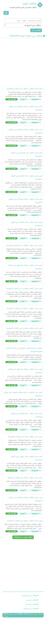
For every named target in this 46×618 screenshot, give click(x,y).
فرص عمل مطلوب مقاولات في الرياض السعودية (24, 245)
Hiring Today (37, 613)
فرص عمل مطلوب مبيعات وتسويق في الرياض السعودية (25, 267)
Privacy (5, 616)
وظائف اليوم (29, 3)
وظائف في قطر (31, 604)
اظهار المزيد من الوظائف (23, 537)
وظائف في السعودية (29, 595)
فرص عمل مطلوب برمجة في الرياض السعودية (25, 436)
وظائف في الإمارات (30, 608)
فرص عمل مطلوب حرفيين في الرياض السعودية (24, 520)
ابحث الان (35, 30)
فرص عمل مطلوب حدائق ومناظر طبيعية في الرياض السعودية (23, 394)
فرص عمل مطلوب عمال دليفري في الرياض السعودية (26, 458)
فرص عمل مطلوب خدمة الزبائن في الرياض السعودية (26, 177)
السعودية (35, 99)
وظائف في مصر (31, 599)
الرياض (23, 99)
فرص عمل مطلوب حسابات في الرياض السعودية (24, 88)
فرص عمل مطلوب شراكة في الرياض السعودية (25, 477)
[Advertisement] (23, 61)
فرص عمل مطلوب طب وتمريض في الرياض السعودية (26, 154)
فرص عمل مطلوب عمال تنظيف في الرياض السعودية (26, 224)
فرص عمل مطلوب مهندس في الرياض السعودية (24, 288)
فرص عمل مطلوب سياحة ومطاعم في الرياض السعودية (25, 108)
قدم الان (11, 99)
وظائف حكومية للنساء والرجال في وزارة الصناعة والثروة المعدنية (24, 350)
